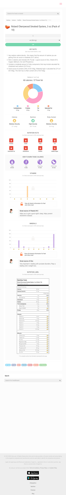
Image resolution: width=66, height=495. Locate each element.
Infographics (33, 483)
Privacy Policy (43, 468)
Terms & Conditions (35, 468)
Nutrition (33, 486)
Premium (33, 490)
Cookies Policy (53, 468)
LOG (33, 44)
